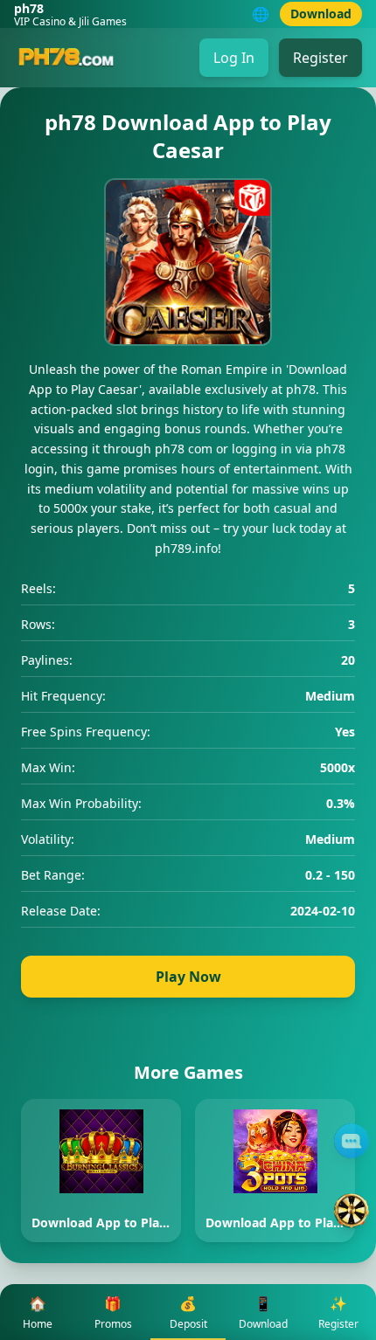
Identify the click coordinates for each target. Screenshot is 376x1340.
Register (320, 57)
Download (321, 13)
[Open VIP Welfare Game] (351, 1210)
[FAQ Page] (351, 1140)
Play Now (188, 976)
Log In (233, 57)
